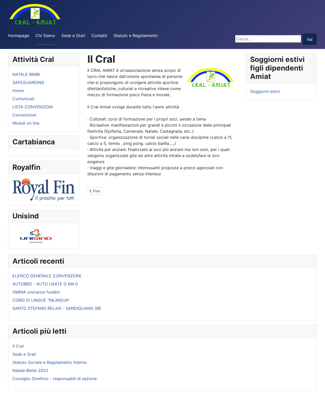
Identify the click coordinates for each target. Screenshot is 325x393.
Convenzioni (24, 114)
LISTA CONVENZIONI (32, 106)
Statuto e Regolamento (135, 35)
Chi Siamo (45, 35)
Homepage (18, 35)
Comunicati (23, 98)
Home (18, 90)
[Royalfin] (43, 189)
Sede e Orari (73, 35)
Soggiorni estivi (265, 91)
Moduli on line (25, 123)
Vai (310, 39)
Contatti (99, 35)
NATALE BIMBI (26, 74)
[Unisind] (35, 234)
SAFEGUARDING (28, 82)
